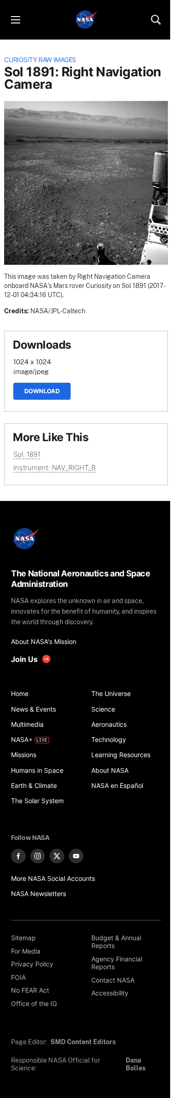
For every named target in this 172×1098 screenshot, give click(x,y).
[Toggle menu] (15, 20)
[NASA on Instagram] (37, 856)
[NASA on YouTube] (76, 856)
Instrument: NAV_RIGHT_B (54, 467)
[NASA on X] (57, 856)
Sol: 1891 (26, 454)
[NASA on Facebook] (18, 856)
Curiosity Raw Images (40, 59)
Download (42, 391)
